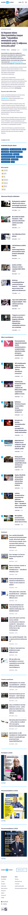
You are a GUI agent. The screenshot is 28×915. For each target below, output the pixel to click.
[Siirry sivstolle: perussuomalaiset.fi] (7, 909)
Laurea (24, 149)
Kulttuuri (3, 891)
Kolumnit (3, 895)
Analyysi (3, 884)
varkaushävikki (5, 152)
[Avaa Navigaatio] (26, 2)
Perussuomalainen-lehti (21, 888)
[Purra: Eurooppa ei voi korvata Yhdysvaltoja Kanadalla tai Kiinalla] (4, 558)
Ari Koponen (19, 157)
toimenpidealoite (6, 159)
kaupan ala (16, 154)
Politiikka (3, 50)
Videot (2, 893)
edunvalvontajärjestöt (7, 154)
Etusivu (16, 879)
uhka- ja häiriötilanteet (15, 149)
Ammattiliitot (14, 159)
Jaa (24, 49)
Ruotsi (12, 162)
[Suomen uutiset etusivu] (7, 2)
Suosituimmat (18, 881)
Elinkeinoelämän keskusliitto (8, 157)
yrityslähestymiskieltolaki (16, 152)
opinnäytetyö (4, 98)
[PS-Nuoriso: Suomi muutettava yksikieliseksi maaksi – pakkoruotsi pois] (4, 651)
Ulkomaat (3, 886)
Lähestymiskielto (6, 162)
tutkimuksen (22, 117)
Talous (8, 50)
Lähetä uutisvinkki (19, 886)
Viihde (2, 897)
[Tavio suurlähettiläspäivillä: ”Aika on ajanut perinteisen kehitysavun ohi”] (4, 640)
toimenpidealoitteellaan (16, 62)
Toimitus (17, 884)
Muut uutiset (4, 888)
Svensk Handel (5, 149)
